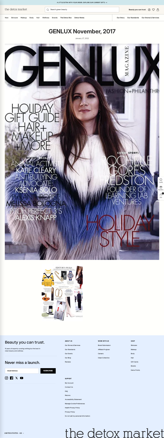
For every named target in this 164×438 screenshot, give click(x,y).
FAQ (66, 391)
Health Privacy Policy (72, 407)
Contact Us (69, 387)
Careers (100, 353)
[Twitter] (16, 378)
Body (32, 18)
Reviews (68, 362)
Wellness (45, 18)
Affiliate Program (104, 349)
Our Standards (133, 18)
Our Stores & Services (150, 18)
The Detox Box (66, 18)
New (6, 18)
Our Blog (68, 358)
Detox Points (135, 370)
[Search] (47, 9)
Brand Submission (104, 345)
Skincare (14, 18)
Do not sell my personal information (77, 416)
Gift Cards (134, 362)
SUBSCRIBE (48, 371)
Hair (38, 18)
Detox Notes (79, 18)
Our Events (69, 353)
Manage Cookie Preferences (75, 403)
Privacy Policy (70, 412)
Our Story (121, 18)
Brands (55, 18)
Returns (67, 395)
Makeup (24, 18)
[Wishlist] (153, 9)
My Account (69, 383)
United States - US (13, 433)
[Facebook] (11, 378)
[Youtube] (21, 378)
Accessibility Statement (73, 399)
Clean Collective (103, 358)
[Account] (149, 9)
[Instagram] (6, 378)
